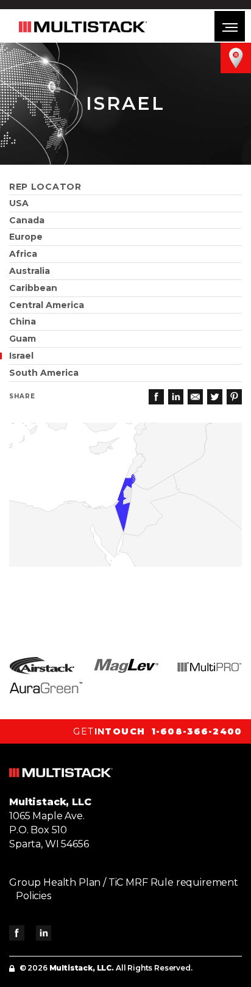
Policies (33, 896)
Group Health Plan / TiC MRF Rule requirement (123, 882)
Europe (26, 236)
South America (44, 372)
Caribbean (33, 287)
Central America (46, 305)
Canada (26, 220)
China (22, 321)
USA (19, 203)
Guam (22, 338)
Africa (23, 253)
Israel (21, 355)
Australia (29, 270)
